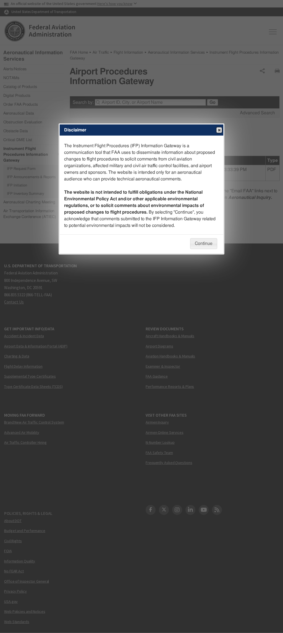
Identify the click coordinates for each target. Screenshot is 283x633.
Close (219, 130)
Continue (204, 243)
